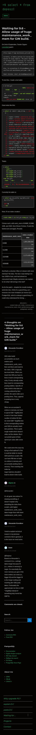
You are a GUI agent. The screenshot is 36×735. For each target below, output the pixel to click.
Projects (7, 721)
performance (26, 307)
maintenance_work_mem (13, 307)
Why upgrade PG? (12, 698)
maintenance (29, 305)
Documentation (10, 651)
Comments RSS (11, 635)
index (23, 305)
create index (14, 305)
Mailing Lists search (12, 658)
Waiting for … (9, 715)
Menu (6, 15)
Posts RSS (9, 637)
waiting (30, 309)
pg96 (32, 307)
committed (5, 47)
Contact (7, 726)
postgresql (23, 309)
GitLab (8, 679)
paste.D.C (8, 710)
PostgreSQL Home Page (13, 663)
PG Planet (9, 660)
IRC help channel (11, 656)
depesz (11, 483)
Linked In (9, 681)
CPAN (8, 676)
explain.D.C (9, 704)
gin (19, 305)
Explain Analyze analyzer (13, 653)
